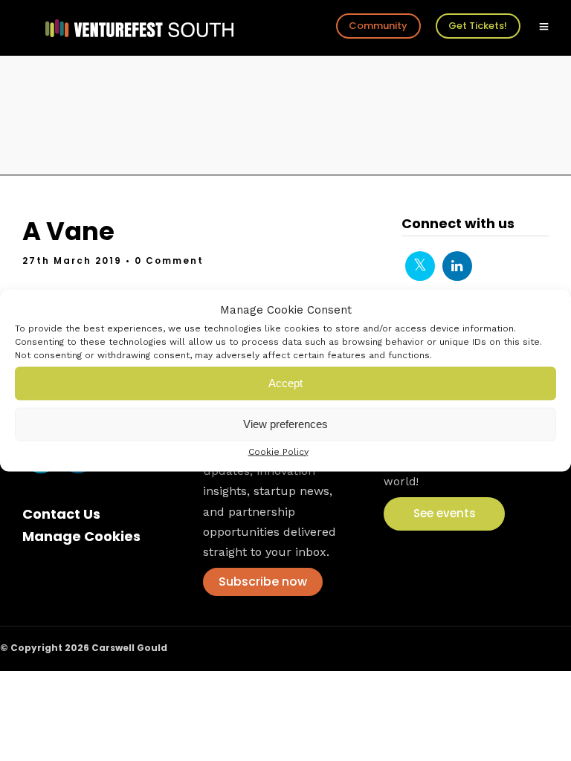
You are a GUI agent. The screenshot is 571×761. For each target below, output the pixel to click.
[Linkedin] (457, 266)
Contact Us (61, 514)
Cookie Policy (278, 451)
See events (444, 513)
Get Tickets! (477, 26)
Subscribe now (263, 581)
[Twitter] (420, 266)
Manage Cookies (81, 536)
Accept (285, 383)
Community (378, 26)
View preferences (285, 424)
